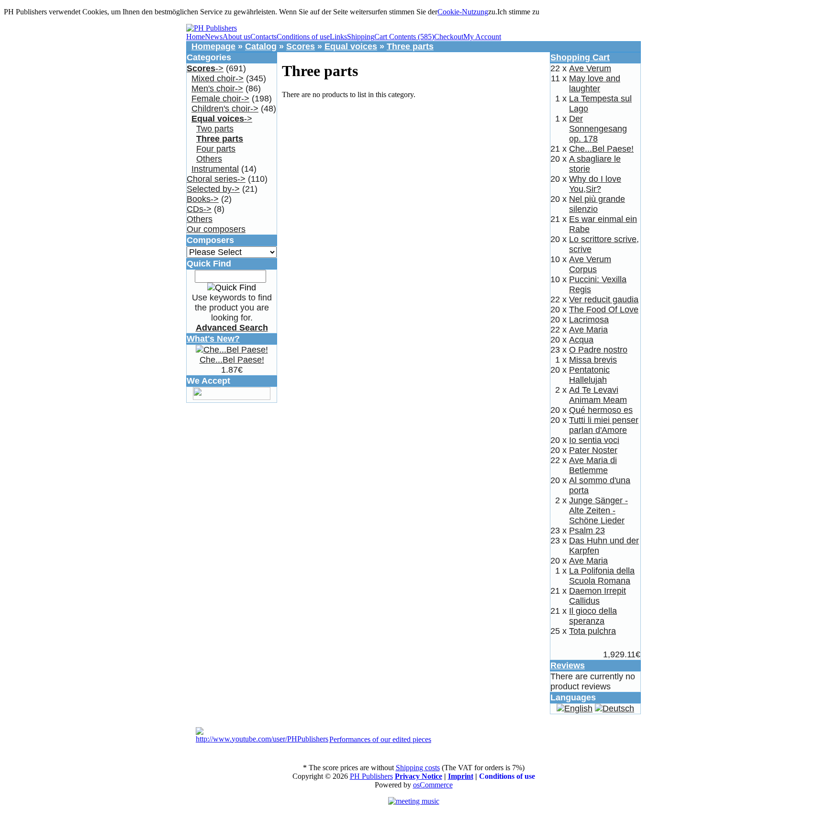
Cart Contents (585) (404, 37)
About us (236, 37)
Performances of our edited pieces (380, 739)
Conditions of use (303, 37)
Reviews (567, 665)
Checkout (448, 37)
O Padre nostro (598, 349)
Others (209, 159)
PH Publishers (371, 776)
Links (338, 37)
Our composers (216, 229)
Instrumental (215, 169)
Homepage (213, 46)
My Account (482, 37)
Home (195, 37)
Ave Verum (590, 68)
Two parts (215, 128)
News (214, 37)
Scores (300, 46)
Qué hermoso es (601, 410)
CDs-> (199, 209)
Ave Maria (588, 329)
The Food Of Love (603, 309)
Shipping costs (418, 768)
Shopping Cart (580, 57)
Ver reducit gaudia (603, 299)
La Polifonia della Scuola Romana (602, 576)
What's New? (213, 338)
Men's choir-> (217, 88)
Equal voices (350, 46)
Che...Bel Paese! (232, 360)
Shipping (360, 37)
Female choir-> (220, 98)
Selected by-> (213, 189)
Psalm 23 (587, 530)
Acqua (581, 339)
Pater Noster (593, 450)
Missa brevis (593, 360)
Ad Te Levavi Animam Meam (598, 395)
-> (205, 68)
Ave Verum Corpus (590, 264)
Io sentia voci (594, 440)
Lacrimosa (589, 319)
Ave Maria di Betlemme (593, 465)
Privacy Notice (418, 776)
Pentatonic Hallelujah (589, 375)
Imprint (460, 776)
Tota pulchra (592, 631)
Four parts (215, 149)
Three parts (410, 46)
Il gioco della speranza (593, 616)
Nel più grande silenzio (597, 204)
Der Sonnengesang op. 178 (598, 129)
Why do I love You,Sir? (595, 184)
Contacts (263, 37)
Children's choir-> (224, 108)
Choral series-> (216, 179)
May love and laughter (594, 83)
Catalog (261, 46)
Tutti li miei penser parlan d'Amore (603, 425)
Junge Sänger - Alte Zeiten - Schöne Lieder (598, 510)
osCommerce (433, 785)
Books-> (203, 199)
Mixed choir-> (217, 78)
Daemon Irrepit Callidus (597, 596)
